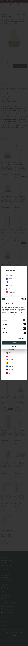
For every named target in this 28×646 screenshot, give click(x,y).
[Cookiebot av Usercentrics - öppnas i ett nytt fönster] (20, 299)
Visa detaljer (21, 338)
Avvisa (14, 346)
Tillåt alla (14, 342)
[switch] (24, 324)
